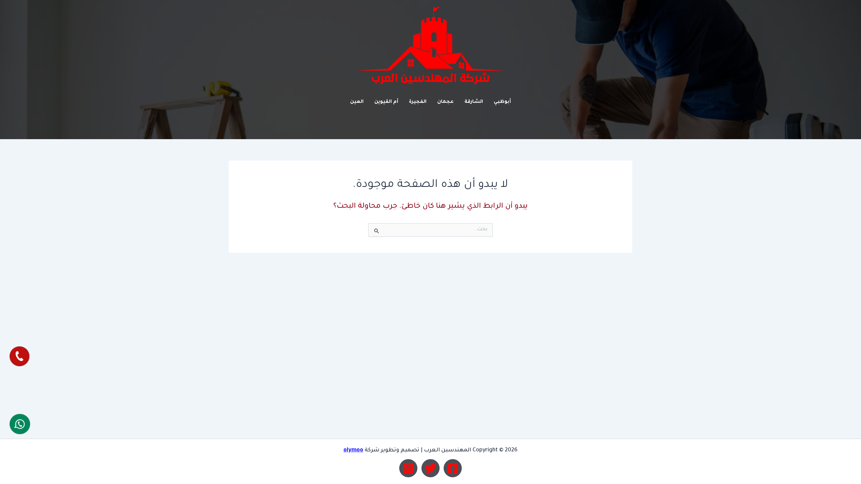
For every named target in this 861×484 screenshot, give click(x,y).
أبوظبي (502, 102)
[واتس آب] (19, 424)
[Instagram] (408, 468)
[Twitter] (430, 468)
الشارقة (473, 102)
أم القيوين (386, 102)
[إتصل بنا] (19, 357)
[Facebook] (453, 468)
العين (357, 102)
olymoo (353, 450)
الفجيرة (417, 102)
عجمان (445, 102)
